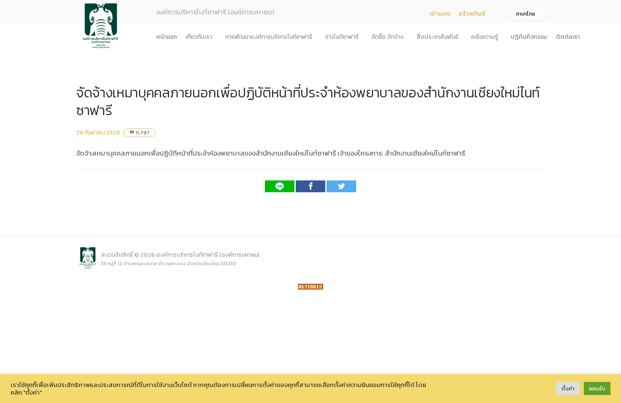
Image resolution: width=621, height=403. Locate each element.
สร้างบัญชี (471, 13)
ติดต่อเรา (568, 36)
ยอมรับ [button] (597, 388)
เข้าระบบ (440, 13)
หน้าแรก (166, 36)
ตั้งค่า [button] (568, 388)
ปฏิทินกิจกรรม (529, 36)
